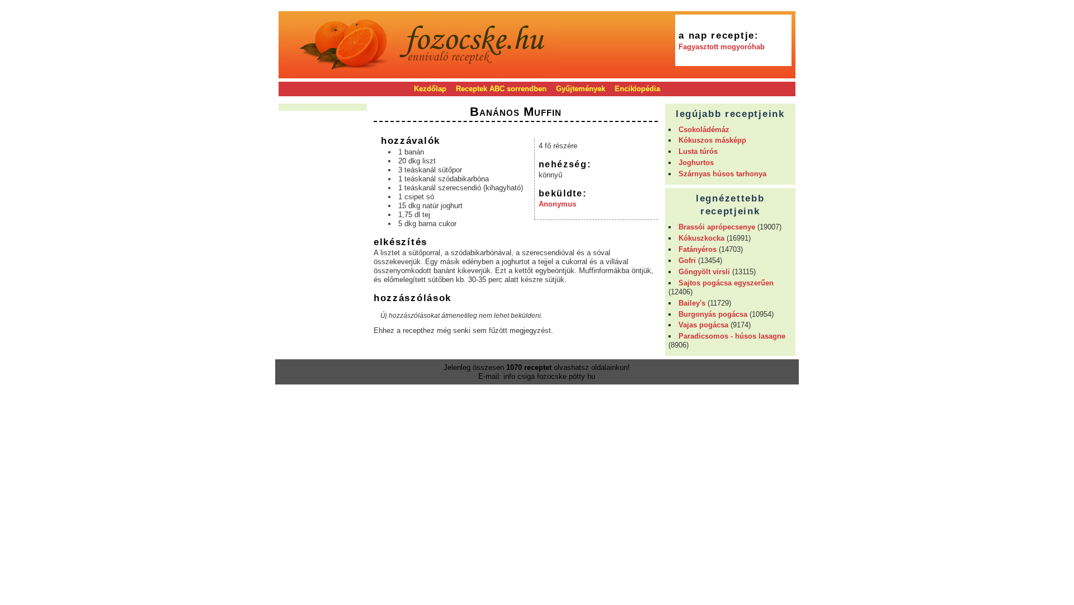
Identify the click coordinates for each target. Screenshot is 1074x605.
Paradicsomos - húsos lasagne (732, 336)
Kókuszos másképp (712, 140)
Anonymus (557, 204)
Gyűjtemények (580, 89)
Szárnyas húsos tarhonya (722, 174)
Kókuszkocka (701, 238)
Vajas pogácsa (703, 325)
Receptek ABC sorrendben (501, 89)
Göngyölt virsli (704, 272)
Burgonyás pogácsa (713, 314)
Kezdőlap (430, 89)
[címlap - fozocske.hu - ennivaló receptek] (424, 74)
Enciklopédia (637, 89)
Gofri (687, 260)
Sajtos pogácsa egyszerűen (726, 283)
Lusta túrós (698, 151)
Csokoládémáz (704, 129)
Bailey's (692, 303)
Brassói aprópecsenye (717, 227)
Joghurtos (696, 162)
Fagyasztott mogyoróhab (722, 47)
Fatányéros (698, 249)
